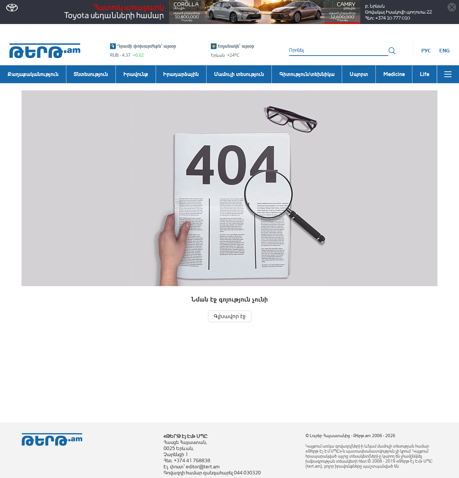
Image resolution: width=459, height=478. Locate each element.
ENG (444, 50)
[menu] (448, 74)
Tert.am (45, 50)
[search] (392, 50)
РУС (426, 50)
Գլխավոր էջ (230, 316)
